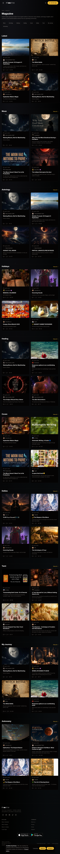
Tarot (43, 23)
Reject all (42, 848)
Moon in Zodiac (5, 827)
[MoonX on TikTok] (12, 815)
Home (3, 10)
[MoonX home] (10, 3)
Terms (32, 827)
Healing (25, 23)
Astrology (11, 23)
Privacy (32, 824)
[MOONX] (5, 807)
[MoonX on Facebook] (9, 815)
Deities (37, 23)
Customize (35, 848)
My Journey (50, 23)
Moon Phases (5, 824)
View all (55, 111)
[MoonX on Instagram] (3, 815)
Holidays (18, 23)
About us (33, 822)
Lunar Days (4, 829)
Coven (31, 23)
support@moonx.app (41, 843)
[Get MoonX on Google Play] (36, 835)
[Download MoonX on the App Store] (23, 835)
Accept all (50, 848)
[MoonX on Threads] (16, 815)
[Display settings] (45, 3)
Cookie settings (55, 843)
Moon (4, 23)
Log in (48, 843)
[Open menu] (3, 2)
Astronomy (5, 26)
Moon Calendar (5, 822)
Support (33, 829)
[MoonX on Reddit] (6, 815)
